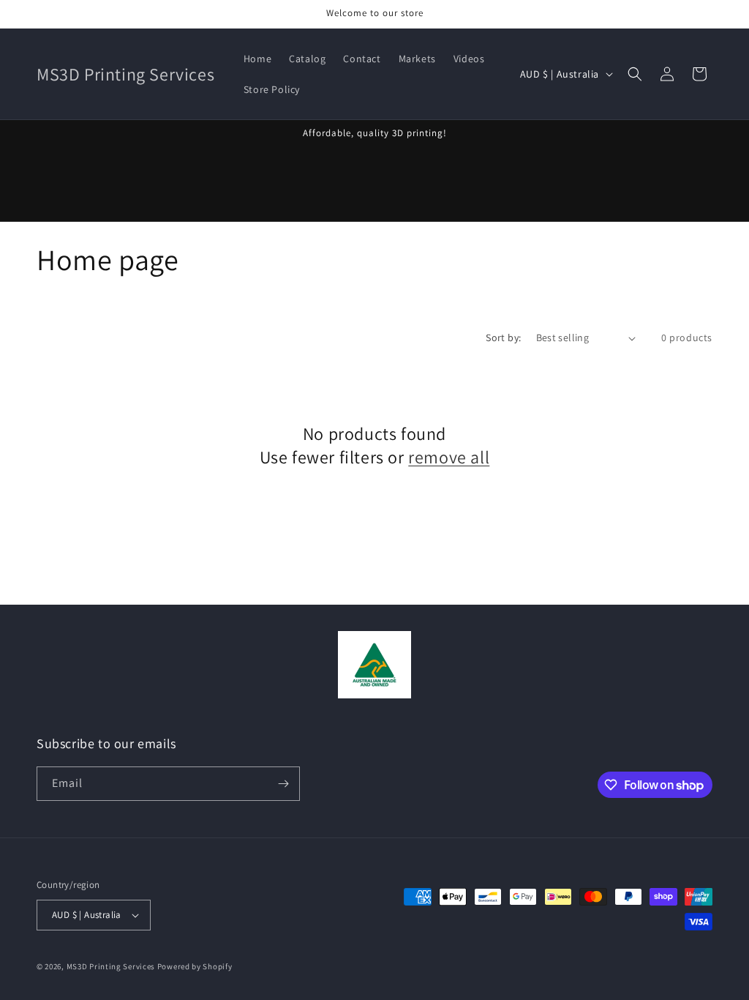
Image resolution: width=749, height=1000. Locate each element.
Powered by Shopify (195, 966)
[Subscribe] (283, 783)
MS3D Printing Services (111, 966)
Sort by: (503, 337)
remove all (448, 457)
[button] (635, 74)
